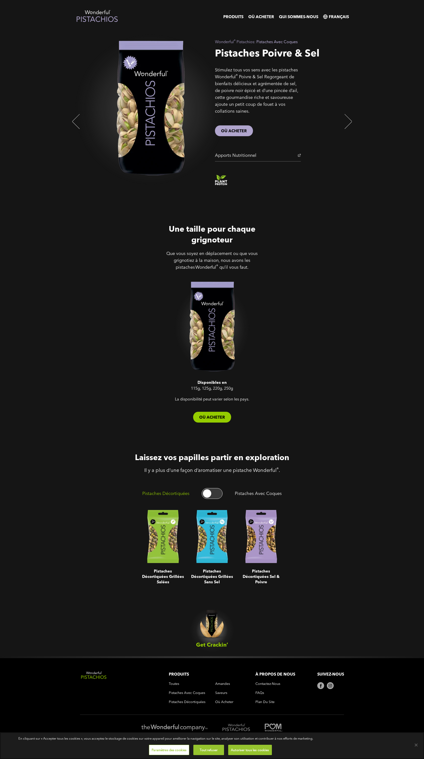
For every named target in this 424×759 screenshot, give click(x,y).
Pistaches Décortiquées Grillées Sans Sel (207, 518)
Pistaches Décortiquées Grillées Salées (156, 518)
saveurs (221, 693)
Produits (233, 16)
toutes (174, 684)
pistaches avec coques (187, 693)
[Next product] (347, 121)
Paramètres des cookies (169, 750)
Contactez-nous (267, 684)
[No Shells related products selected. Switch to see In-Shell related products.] (212, 493)
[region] (212, 745)
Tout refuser (209, 750)
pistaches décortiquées (187, 702)
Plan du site (265, 702)
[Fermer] (416, 745)
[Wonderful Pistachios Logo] (97, 21)
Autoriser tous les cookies (250, 750)
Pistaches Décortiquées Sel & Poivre (259, 518)
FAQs (259, 693)
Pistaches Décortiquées (165, 493)
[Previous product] (77, 121)
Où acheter (261, 16)
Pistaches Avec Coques (258, 493)
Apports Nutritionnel (235, 155)
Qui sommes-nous (298, 16)
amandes (222, 684)
